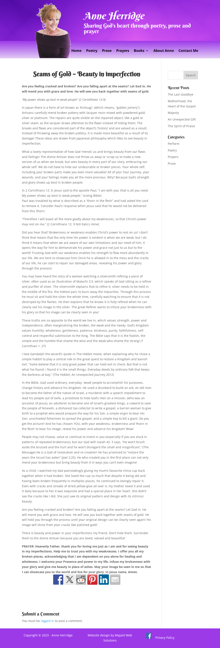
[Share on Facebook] (58, 579)
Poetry (91, 51)
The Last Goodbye (180, 94)
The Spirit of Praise (181, 126)
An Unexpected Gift (182, 119)
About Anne (163, 51)
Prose (107, 51)
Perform (173, 144)
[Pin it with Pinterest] (92, 579)
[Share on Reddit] (81, 579)
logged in (47, 621)
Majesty (173, 113)
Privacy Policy (164, 638)
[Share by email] (115, 579)
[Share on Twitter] (69, 579)
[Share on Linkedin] (104, 579)
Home (76, 51)
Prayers (122, 51)
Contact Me (188, 51)
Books (139, 51)
